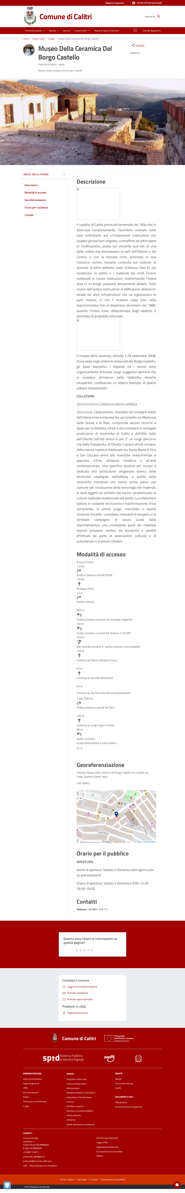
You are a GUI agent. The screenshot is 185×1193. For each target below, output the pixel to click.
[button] (147, 3)
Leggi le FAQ (102, 1142)
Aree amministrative (32, 1079)
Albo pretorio (121, 1102)
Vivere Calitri (38, 38)
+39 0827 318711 (31, 1152)
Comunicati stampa (124, 1083)
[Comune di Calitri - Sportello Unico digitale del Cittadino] (30, 16)
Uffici (25, 1088)
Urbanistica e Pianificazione (79, 1097)
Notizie (118, 1079)
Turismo (70, 1101)
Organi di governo (31, 1083)
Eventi (118, 1088)
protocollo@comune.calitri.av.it (37, 1161)
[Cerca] (159, 16)
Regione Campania (114, 3)
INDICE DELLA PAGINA (36, 174)
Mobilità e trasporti (75, 1106)
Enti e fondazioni (30, 1092)
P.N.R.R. (99, 1156)
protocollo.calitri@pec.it (34, 1156)
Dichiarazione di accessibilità (109, 1151)
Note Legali (82, 1179)
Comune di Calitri (65, 16)
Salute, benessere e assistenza (80, 1124)
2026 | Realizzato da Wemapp (36, 1186)
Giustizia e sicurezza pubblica (79, 1111)
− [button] (81, 798)
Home (26, 38)
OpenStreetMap (149, 842)
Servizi (70, 1073)
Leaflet (139, 842)
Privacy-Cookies (67, 1179)
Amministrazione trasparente (128, 1106)
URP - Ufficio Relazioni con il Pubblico (40, 1165)
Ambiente (70, 1119)
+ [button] (81, 794)
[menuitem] (106, 30)
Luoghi (51, 38)
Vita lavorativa (72, 1088)
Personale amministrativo (35, 1101)
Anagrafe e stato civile (76, 1079)
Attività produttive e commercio (80, 1092)
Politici (26, 1097)
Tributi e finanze (73, 1115)
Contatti (27, 1133)
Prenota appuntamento (107, 1138)
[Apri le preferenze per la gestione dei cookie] (7, 1185)
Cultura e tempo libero (76, 1083)
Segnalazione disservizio (107, 1147)
